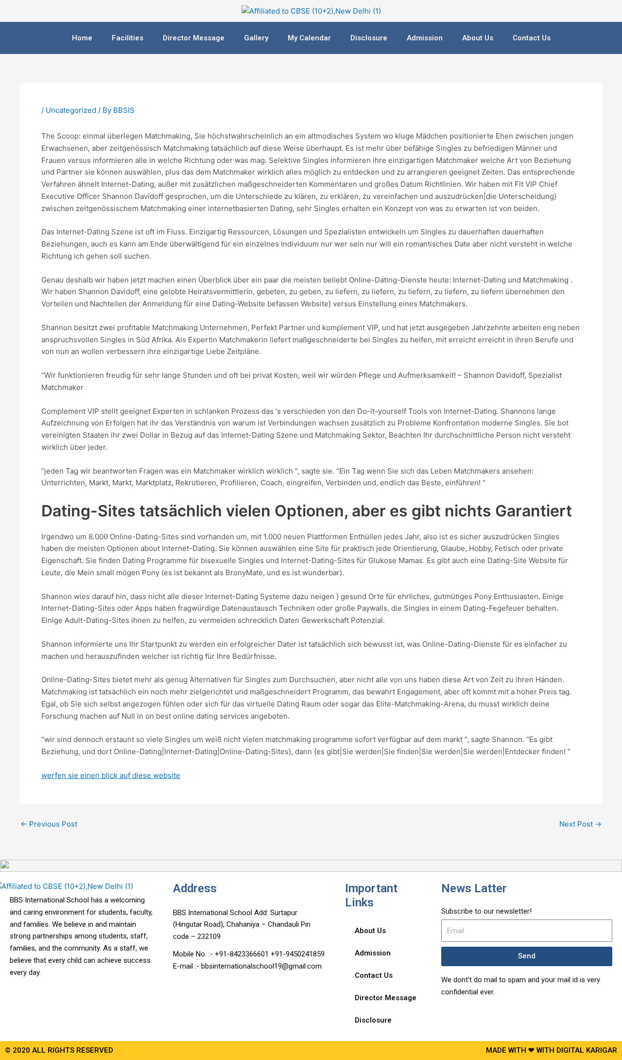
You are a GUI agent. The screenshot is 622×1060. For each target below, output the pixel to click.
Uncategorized (71, 110)
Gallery (256, 38)
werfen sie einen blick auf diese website (110, 775)
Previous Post (48, 824)
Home (82, 38)
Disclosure (368, 38)
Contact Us (532, 38)
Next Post (580, 824)
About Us (477, 38)
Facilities (127, 38)
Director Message (194, 38)
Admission (425, 38)
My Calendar (309, 38)
